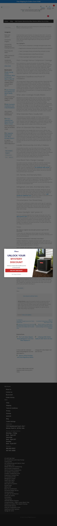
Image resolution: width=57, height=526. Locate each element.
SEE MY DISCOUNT (16, 270)
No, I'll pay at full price (16, 274)
